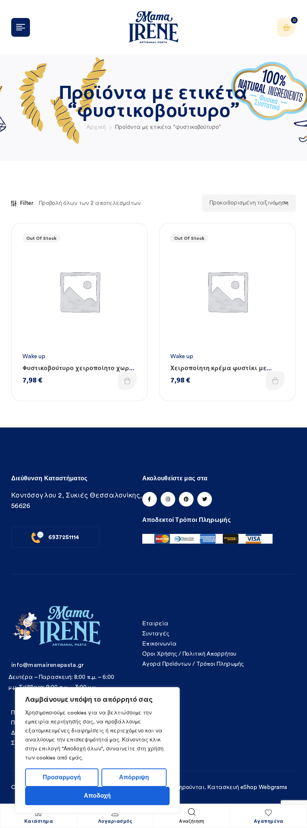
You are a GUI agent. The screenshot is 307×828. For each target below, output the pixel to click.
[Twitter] (204, 499)
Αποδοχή (97, 796)
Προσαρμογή (62, 777)
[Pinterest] (186, 499)
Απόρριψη (134, 777)
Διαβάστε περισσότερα (127, 380)
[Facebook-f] (149, 499)
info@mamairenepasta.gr (47, 665)
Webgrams (273, 787)
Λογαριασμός (115, 821)
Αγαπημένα (268, 821)
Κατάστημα (38, 821)
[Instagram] (168, 499)
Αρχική (96, 127)
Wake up (33, 356)
